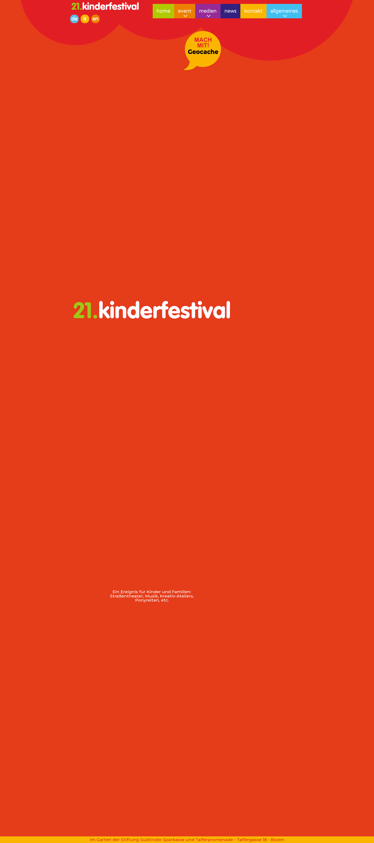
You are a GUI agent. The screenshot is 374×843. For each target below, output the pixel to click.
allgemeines (284, 11)
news (230, 11)
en (95, 19)
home (163, 11)
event (184, 11)
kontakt (253, 11)
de (74, 19)
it (84, 19)
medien (208, 11)
